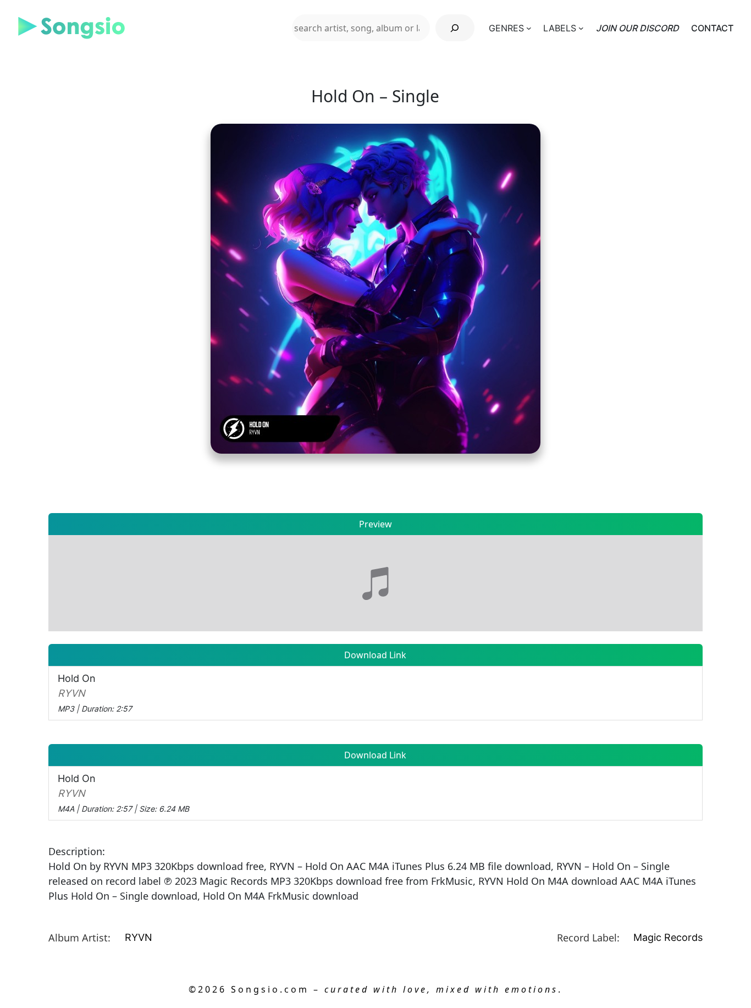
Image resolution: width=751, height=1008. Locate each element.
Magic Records (668, 937)
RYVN (138, 937)
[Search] (454, 27)
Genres (506, 28)
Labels (559, 28)
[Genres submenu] (529, 28)
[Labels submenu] (581, 28)
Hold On (95, 693)
